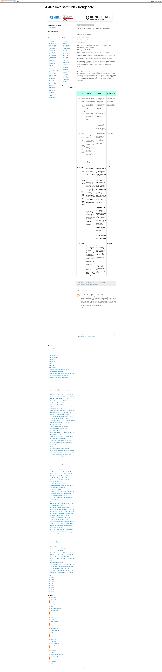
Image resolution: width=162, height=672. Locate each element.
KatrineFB (88, 284)
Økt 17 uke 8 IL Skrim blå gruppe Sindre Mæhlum (61, 416)
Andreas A (65, 41)
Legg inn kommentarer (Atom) (89, 336)
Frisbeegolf (51, 55)
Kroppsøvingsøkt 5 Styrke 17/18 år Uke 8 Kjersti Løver (62, 410)
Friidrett (50, 53)
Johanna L (65, 62)
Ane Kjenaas (54, 602)
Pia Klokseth (53, 652)
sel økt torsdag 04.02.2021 (56, 541)
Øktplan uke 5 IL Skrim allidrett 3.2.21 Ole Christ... (61, 545)
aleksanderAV (66, 79)
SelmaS (65, 77)
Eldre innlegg (112, 334)
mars (51, 365)
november (52, 357)
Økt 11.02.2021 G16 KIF (55, 481)
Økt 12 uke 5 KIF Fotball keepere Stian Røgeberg (61, 566)
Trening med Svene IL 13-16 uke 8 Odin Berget (61, 412)
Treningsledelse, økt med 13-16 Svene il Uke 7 (61, 474)
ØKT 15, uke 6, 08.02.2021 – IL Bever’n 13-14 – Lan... (62, 511)
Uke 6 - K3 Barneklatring (55, 489)
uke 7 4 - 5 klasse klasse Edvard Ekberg (59, 426)
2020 (50, 577)
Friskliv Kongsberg (53, 57)
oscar (52, 663)
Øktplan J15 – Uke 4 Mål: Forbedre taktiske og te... (61, 572)
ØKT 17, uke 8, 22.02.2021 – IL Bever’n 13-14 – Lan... (62, 398)
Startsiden (96, 334)
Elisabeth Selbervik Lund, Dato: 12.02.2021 (60, 479)
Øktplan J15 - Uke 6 (54, 499)
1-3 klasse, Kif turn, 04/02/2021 (57, 562)
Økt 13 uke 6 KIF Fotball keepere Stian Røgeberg (61, 513)
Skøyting (51, 85)
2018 (50, 581)
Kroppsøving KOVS (53, 70)
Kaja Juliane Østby (55, 645)
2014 (50, 589)
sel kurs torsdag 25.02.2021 (56, 371)
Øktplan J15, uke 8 (54, 381)
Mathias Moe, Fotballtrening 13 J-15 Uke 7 (60, 414)
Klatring (50, 68)
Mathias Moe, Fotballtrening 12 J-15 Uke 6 (60, 464)
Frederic (52, 619)
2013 (50, 591)
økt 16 (51, 460)
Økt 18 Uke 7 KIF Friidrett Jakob (57, 438)
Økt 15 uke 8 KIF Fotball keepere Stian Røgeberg (61, 391)
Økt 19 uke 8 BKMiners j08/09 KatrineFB (59, 387)
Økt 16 (51, 458)
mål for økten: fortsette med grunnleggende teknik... (62, 485)
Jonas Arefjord (54, 639)
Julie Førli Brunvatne (55, 643)
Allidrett (50, 40)
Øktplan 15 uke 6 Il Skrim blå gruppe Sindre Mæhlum (62, 521)
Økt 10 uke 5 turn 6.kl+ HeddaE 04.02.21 (59, 568)
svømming (51, 97)
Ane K (64, 43)
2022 (50, 352)
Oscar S (65, 74)
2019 (50, 579)
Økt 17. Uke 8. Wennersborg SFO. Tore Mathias (61, 400)
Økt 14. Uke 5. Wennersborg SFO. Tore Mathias (61, 552)
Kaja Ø (64, 69)
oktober (52, 359)
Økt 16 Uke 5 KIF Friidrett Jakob (57, 543)
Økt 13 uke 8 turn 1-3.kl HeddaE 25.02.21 (59, 375)
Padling (50, 76)
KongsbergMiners (94, 284)
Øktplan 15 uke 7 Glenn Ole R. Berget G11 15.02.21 (62, 450)
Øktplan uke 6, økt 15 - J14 (56, 527)
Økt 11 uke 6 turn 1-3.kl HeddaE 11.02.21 (59, 495)
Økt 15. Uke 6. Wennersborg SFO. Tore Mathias (61, 497)
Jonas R (65, 64)
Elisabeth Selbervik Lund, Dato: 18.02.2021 (60, 422)
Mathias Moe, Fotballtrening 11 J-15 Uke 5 (60, 531)
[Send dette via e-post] (97, 282)
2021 (50, 354)
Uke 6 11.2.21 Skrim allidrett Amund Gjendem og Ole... (62, 491)
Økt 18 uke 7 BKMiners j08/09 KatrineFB (59, 462)
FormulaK (51, 50)
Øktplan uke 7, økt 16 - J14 (56, 470)
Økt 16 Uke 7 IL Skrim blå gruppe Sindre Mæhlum (61, 456)
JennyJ (64, 60)
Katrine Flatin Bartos (86, 294)
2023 (50, 350)
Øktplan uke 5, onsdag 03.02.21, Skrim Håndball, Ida (62, 549)
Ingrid (52, 632)
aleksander (53, 661)
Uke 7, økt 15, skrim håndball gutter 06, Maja (60, 468)
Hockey (50, 60)
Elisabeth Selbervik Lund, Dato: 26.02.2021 (60, 369)
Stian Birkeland (54, 656)
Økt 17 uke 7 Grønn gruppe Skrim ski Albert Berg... (61, 471)
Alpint (50, 41)
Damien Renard (54, 613)
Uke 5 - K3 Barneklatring (55, 539)
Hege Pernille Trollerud (56, 626)
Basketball (83, 284)
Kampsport (51, 67)
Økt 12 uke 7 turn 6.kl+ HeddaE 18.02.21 (59, 448)
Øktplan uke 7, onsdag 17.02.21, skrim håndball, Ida (62, 432)
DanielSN (65, 50)
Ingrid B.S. (65, 59)
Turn (50, 89)
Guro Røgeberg (54, 621)
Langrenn (51, 73)
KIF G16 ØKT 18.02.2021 (56, 430)
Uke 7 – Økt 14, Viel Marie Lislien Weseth (59, 477)
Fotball (50, 52)
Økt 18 (51, 406)
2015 (50, 587)
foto (50, 33)
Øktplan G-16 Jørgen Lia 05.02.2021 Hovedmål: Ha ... (62, 533)
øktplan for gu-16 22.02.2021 (56, 404)
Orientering (51, 75)
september (53, 361)
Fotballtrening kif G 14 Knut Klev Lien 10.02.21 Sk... (62, 503)
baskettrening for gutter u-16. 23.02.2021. (59, 389)
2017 (50, 583)
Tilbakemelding (52, 27)
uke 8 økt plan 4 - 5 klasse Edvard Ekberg (59, 377)
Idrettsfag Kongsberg (55, 630)
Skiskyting (51, 83)
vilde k (64, 81)
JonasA (64, 65)
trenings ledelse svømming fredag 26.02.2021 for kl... (62, 373)
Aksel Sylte (53, 597)
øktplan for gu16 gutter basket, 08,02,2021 (60, 515)
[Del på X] (101, 282)
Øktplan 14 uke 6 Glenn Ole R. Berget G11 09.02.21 (62, 509)
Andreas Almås (54, 599)
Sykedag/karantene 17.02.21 (56, 393)
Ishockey (51, 63)
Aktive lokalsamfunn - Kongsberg (69, 7)
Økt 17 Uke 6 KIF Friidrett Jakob (57, 487)
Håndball (51, 62)
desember (52, 355)
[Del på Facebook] (102, 282)
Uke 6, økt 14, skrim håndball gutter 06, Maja (60, 517)
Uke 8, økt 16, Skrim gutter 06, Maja (58, 402)
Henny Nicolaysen (55, 628)
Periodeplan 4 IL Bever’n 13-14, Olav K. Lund (60, 454)
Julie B (64, 67)
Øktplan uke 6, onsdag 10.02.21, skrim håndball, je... (62, 493)
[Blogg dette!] (99, 282)
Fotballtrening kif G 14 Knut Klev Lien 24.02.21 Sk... (62, 395)
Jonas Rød (53, 641)
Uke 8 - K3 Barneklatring (55, 379)
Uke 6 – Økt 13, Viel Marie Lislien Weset (59, 519)
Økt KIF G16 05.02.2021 (55, 537)
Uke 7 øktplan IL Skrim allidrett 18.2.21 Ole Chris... (61, 440)
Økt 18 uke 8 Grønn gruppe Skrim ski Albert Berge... (62, 436)
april (51, 363)
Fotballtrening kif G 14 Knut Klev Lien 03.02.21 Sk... (62, 554)
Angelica (53, 604)
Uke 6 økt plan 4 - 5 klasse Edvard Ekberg (59, 483)
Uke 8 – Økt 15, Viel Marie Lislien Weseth (59, 418)
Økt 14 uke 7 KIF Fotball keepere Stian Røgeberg (61, 466)
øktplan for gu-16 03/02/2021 (56, 550)
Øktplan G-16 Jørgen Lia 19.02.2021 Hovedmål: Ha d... (62, 420)
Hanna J (65, 55)
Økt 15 (51, 560)
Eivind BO (65, 52)
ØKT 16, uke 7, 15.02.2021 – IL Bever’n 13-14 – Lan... (62, 452)
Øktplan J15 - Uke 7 (54, 444)
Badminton (51, 43)
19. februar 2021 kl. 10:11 (99, 294)
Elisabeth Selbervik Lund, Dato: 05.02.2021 (60, 535)
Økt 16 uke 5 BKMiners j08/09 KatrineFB (59, 556)
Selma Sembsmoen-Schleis (57, 654)
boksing (51, 92)
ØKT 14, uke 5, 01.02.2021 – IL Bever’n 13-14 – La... (62, 564)
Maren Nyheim (54, 650)
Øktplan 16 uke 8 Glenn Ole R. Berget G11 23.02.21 (62, 397)
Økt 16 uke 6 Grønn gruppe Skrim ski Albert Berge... (62, 523)
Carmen (52, 606)
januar (52, 575)
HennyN (65, 57)
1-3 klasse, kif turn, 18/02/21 (56, 434)
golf (50, 95)
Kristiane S (65, 71)
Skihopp (51, 82)
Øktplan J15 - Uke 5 (54, 547)
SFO (50, 80)
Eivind (52, 617)
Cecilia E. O (65, 47)
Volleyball (51, 90)
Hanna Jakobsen (54, 623)
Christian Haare (54, 610)
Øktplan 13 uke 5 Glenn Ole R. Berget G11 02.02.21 (62, 558)
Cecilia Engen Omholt (56, 608)
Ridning (51, 78)
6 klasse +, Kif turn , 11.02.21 (56, 505)
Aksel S (64, 40)
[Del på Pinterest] (104, 282)
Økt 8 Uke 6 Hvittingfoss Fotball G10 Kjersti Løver (61, 529)
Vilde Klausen (54, 659)
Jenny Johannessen (55, 634)
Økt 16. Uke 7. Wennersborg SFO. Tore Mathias (61, 442)
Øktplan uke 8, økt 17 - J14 (56, 408)
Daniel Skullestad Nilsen (56, 615)
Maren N (65, 72)
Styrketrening (52, 87)
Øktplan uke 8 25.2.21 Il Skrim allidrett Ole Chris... (61, 385)
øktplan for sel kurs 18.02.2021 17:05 (58, 428)
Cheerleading (52, 48)
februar (52, 367)
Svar (82, 307)
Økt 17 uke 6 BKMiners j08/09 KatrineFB (59, 507)
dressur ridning (52, 94)
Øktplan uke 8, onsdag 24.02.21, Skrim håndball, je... (62, 383)
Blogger (86, 668)
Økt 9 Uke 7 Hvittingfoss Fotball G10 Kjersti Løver (61, 475)
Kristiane (53, 648)
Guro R (64, 53)
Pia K (64, 76)
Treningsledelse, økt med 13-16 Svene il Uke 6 (61, 525)
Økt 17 (51, 446)
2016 (50, 585)
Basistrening (52, 45)
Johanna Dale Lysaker (56, 637)
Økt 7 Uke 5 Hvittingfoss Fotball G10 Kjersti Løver (61, 570)
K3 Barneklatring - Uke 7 (55, 424)
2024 (50, 348)
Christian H (65, 48)
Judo (50, 65)
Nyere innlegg (80, 334)
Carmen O (65, 45)
